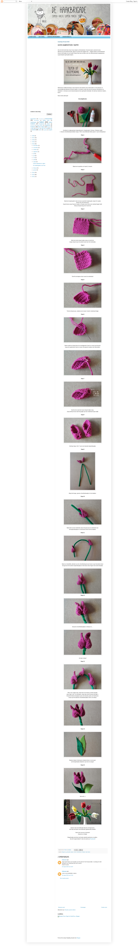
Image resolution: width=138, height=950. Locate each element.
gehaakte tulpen (70, 851)
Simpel (83, 851)
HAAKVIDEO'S (67, 36)
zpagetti (50, 129)
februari (35, 168)
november (35, 147)
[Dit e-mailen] (75, 850)
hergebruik (41, 123)
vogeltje (45, 129)
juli (34, 153)
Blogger (78, 937)
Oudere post (104, 907)
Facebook (92, 839)
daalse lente (46, 120)
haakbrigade (33, 122)
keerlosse (32, 125)
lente (75, 851)
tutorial (34, 129)
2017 (33, 137)
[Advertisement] (83, 893)
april (34, 159)
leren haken (41, 127)
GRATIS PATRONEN (54, 36)
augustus (35, 151)
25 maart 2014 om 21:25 (67, 875)
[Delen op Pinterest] (82, 850)
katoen (48, 123)
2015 (33, 141)
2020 (33, 135)
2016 (33, 139)
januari (35, 169)
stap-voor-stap (44, 128)
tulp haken (88, 851)
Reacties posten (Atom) (70, 909)
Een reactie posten (64, 878)
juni (34, 155)
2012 (33, 174)
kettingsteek (47, 125)
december (35, 145)
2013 (33, 172)
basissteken (33, 118)
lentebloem (79, 851)
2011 (33, 176)
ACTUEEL (42, 36)
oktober (35, 149)
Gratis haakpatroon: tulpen (39, 163)
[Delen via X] (78, 850)
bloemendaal (48, 118)
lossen (48, 126)
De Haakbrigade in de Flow (39, 165)
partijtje (32, 128)
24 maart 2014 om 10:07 (67, 866)
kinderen (33, 127)
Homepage (83, 907)
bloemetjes (36, 120)
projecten (37, 128)
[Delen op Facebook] (80, 850)
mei (34, 157)
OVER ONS (32, 36)
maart (34, 161)
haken (41, 122)
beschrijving (40, 118)
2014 (33, 143)
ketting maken (39, 125)
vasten (39, 129)
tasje (51, 128)
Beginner (64, 851)
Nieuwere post (61, 907)
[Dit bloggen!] (77, 850)
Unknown (64, 859)
